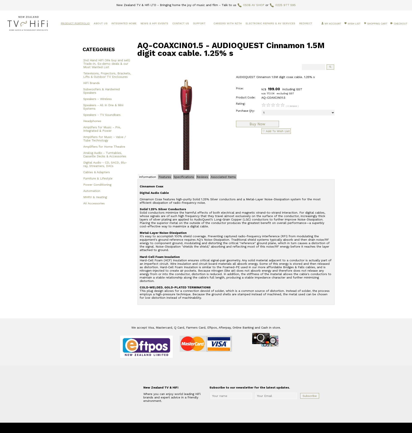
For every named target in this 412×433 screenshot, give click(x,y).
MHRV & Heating (95, 197)
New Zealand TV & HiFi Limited (217, 427)
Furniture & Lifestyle (97, 178)
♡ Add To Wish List (276, 131)
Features (165, 177)
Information (147, 177)
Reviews (202, 177)
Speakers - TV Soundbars (102, 114)
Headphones (92, 121)
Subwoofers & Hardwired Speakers (101, 90)
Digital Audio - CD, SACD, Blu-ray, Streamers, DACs (105, 164)
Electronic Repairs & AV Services (270, 23)
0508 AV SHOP (253, 5)
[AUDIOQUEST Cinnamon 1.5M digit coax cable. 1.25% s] (184, 169)
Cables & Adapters (96, 172)
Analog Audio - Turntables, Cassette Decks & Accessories (104, 154)
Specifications (184, 177)
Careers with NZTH (228, 23)
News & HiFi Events (154, 23)
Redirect (305, 23)
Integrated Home (124, 23)
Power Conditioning (97, 184)
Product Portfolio (75, 23)
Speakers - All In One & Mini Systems (103, 106)
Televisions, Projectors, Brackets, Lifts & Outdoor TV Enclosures (107, 75)
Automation (91, 191)
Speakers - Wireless (97, 99)
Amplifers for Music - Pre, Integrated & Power (102, 128)
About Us (101, 23)
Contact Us (180, 23)
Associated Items (223, 177)
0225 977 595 (285, 5)
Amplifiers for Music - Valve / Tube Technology (104, 138)
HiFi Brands (91, 83)
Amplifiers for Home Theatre (104, 146)
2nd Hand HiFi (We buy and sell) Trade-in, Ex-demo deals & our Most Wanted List (106, 63)
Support (199, 23)
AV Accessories (94, 203)
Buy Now (257, 124)
